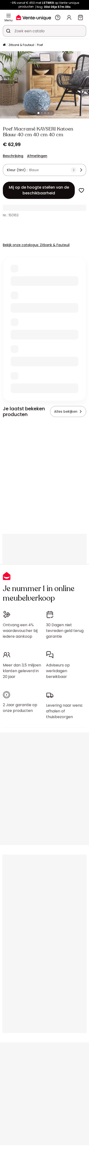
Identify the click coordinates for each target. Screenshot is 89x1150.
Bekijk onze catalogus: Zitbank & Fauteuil (36, 244)
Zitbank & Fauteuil (21, 45)
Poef (40, 45)
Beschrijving (13, 155)
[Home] (4, 45)
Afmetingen (37, 155)
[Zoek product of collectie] (8, 31)
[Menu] (8, 15)
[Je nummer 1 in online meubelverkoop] (33, 17)
